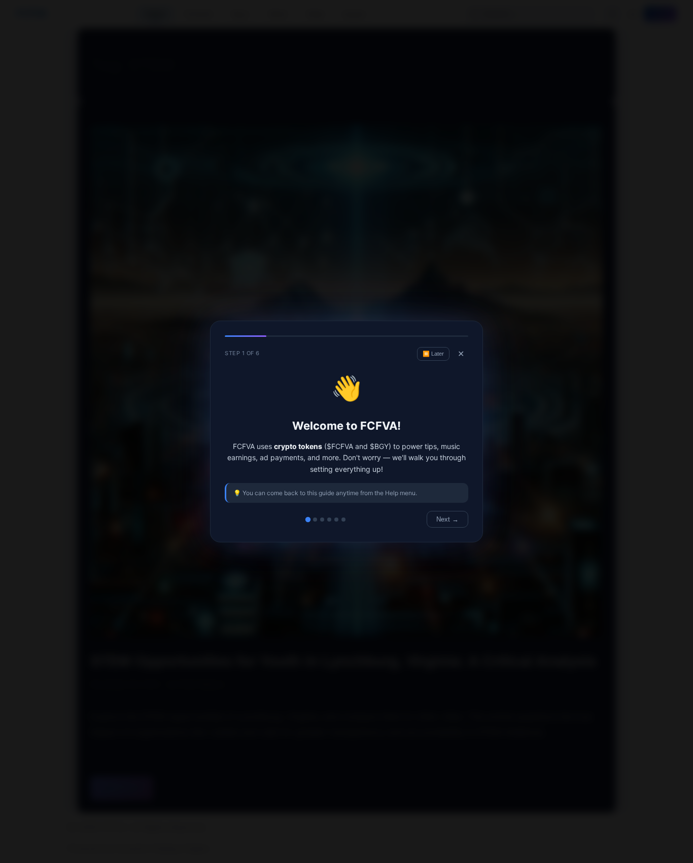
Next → (447, 519)
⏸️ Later (433, 354)
